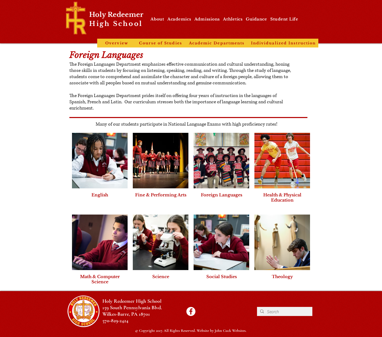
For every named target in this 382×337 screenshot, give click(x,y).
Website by (206, 330)
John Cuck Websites (230, 330)
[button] (157, 19)
